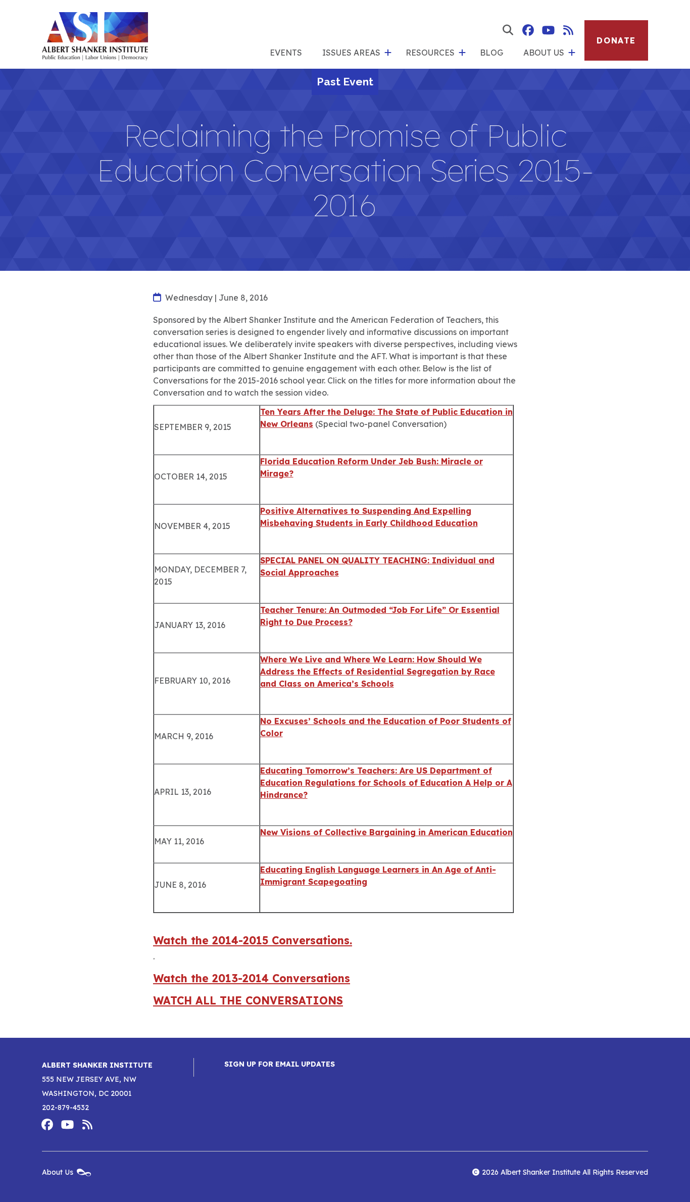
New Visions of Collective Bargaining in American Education (386, 832)
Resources (430, 52)
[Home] (95, 34)
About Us (543, 52)
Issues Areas (351, 52)
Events (286, 52)
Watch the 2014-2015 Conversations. (252, 940)
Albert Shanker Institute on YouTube (548, 30)
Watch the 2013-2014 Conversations (251, 978)
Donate (616, 40)
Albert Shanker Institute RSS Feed (568, 30)
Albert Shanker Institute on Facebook (528, 30)
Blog (491, 52)
